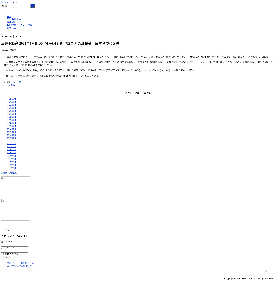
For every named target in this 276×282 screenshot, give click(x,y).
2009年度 (11, 152)
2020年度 (16, 82)
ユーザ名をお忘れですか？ (20, 266)
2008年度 (11, 155)
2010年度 (11, 149)
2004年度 (11, 167)
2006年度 (11, 161)
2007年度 (11, 158)
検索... (5, 5)
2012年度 (11, 143)
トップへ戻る (8, 85)
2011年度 (11, 146)
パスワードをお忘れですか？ (22, 263)
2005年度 (11, 164)
